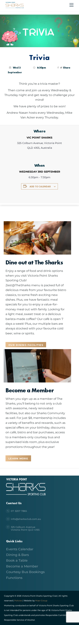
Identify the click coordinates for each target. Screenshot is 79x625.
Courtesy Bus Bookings (25, 572)
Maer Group (41, 600)
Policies (18, 600)
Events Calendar (19, 549)
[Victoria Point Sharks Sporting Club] (14, 7)
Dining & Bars (17, 555)
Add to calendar (40, 186)
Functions (14, 578)
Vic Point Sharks (39, 137)
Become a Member (22, 566)
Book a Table (17, 560)
